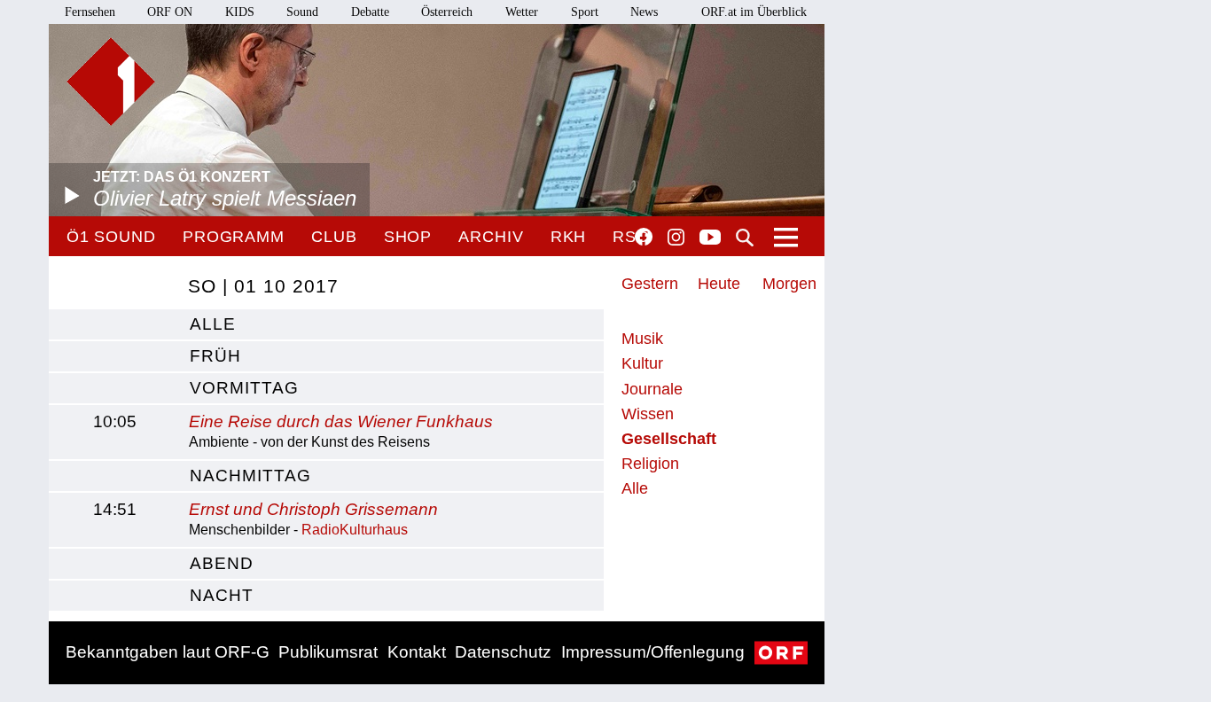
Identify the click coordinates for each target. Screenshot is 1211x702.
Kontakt (416, 652)
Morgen (789, 283)
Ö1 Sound (111, 237)
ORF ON (169, 12)
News (644, 12)
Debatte (370, 12)
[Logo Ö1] (110, 81)
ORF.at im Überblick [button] (754, 12)
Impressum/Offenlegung (653, 652)
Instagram (676, 237)
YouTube (710, 238)
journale (652, 389)
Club (334, 237)
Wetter (521, 12)
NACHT (222, 595)
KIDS (239, 12)
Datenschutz (503, 652)
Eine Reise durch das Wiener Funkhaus (341, 421)
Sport (584, 12)
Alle (634, 488)
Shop (408, 237)
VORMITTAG (244, 387)
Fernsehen (90, 12)
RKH (569, 237)
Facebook (643, 237)
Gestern (649, 283)
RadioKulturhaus (354, 529)
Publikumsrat (328, 652)
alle (213, 324)
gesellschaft (668, 439)
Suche (745, 237)
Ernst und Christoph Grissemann (313, 509)
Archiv (490, 237)
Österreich (447, 12)
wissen (647, 414)
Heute (719, 283)
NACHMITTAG (250, 475)
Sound (302, 12)
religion (650, 463)
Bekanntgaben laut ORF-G (168, 652)
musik (642, 338)
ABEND (222, 563)
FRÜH (215, 356)
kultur (642, 363)
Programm (234, 237)
